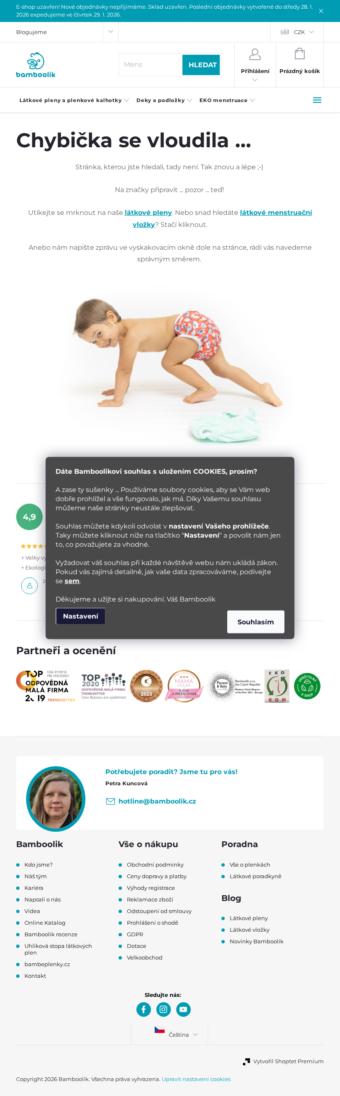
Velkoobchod (145, 957)
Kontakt (35, 975)
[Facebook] (144, 1009)
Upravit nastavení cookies (196, 1079)
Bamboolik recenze (51, 934)
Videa (32, 911)
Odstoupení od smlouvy (159, 911)
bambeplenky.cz (47, 964)
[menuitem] (74, 100)
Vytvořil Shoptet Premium (288, 1061)
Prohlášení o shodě (152, 922)
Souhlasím (256, 622)
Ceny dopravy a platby (157, 876)
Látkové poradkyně (256, 876)
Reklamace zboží (150, 899)
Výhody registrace (151, 887)
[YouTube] (183, 1009)
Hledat (203, 65)
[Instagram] (163, 1009)
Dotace (136, 946)
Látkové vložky (250, 929)
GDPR (135, 934)
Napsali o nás (42, 899)
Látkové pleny (249, 918)
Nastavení (80, 616)
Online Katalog (45, 922)
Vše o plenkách (250, 864)
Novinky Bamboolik (257, 941)
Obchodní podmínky (155, 864)
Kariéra (34, 887)
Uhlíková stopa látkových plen (58, 949)
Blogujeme (31, 32)
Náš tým (35, 876)
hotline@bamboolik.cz (157, 801)
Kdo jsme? (38, 864)
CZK (299, 32)
